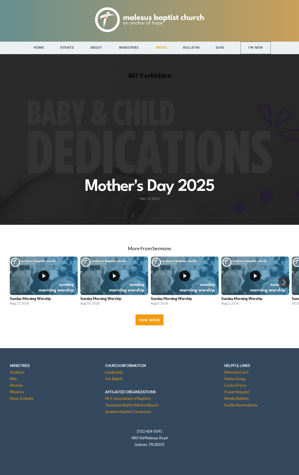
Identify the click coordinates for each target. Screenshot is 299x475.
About (96, 48)
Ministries (129, 48)
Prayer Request (236, 392)
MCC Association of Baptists (128, 398)
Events (67, 48)
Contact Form (235, 385)
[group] (44, 282)
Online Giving (234, 379)
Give (220, 48)
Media (161, 48)
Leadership (114, 372)
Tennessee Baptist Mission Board (131, 405)
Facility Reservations (240, 405)
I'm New (255, 48)
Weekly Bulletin (236, 398)
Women (16, 385)
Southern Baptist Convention (128, 411)
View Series (149, 320)
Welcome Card (236, 372)
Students (17, 372)
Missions (17, 392)
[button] (284, 282)
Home (39, 48)
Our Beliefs (114, 379)
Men (13, 379)
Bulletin (191, 48)
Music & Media (21, 398)
